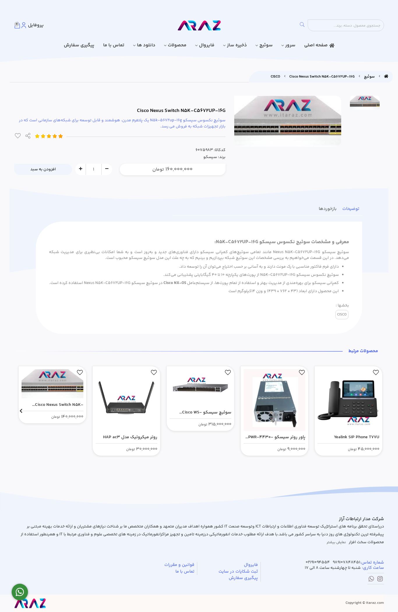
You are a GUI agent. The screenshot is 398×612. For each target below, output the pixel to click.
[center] (302, 25)
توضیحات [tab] (350, 209)
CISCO (275, 77)
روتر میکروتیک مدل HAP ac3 (130, 437)
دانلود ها (146, 45)
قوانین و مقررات (179, 565)
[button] (377, 410)
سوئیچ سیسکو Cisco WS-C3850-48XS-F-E (206, 412)
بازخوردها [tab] (328, 209)
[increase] (80, 169)
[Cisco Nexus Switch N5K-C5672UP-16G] (30, 603)
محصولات (177, 45)
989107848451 (346, 563)
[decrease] (107, 169)
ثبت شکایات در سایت (238, 572)
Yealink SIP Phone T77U (356, 437)
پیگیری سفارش (79, 45)
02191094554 (318, 563)
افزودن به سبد (43, 169)
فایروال (206, 45)
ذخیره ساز (237, 45)
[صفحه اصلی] (386, 77)
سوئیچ (266, 45)
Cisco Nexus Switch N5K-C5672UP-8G (59, 404)
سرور (290, 45)
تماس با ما (113, 45)
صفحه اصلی (316, 45)
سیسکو (210, 157)
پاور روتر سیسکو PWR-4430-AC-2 (276, 437)
